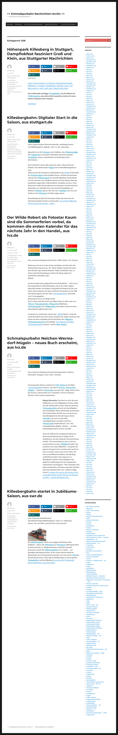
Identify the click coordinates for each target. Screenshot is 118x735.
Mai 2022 (89, 96)
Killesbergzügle (12, 148)
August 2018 (90, 183)
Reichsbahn (49, 390)
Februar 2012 (90, 333)
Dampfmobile (11, 84)
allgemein (89, 508)
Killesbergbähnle (52, 550)
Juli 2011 (88, 347)
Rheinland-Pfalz (91, 645)
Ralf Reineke (11, 70)
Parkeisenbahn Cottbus (93, 622)
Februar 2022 (90, 102)
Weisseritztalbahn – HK (93, 705)
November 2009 (91, 385)
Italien (88, 566)
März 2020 (89, 146)
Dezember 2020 (91, 129)
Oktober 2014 (90, 272)
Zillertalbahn (90, 711)
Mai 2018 (89, 189)
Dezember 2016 (91, 222)
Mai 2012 (89, 328)
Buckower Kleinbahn (92, 530)
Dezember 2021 (91, 106)
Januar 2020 (90, 150)
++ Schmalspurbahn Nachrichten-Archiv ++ (36, 13)
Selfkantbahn (90, 674)
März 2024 (89, 54)
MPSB (88, 603)
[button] (34, 66)
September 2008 (91, 412)
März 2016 (89, 239)
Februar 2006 (90, 472)
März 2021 (89, 123)
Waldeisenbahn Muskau (93, 699)
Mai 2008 (89, 420)
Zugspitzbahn (90, 715)
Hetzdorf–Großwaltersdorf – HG (96, 560)
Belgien (88, 514)
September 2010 (91, 366)
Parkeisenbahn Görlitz (93, 624)
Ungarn (88, 695)
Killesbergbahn (34, 96)
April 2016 (89, 237)
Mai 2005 (89, 489)
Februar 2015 (90, 264)
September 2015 (91, 250)
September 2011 (91, 343)
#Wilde (60, 314)
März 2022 (89, 100)
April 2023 (89, 75)
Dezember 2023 (91, 60)
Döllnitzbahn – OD (92, 539)
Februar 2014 (90, 287)
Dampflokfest (11, 80)
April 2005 (89, 491)
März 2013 (89, 308)
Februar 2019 (90, 171)
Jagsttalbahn (90, 568)
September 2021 (91, 112)
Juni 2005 (89, 487)
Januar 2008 (90, 428)
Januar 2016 (89, 243)
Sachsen (15, 253)
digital (52, 167)
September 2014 (91, 274)
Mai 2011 (89, 351)
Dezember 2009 (91, 383)
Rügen (88, 651)
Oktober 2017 (90, 202)
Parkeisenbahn (37, 175)
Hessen (88, 558)
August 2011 (89, 345)
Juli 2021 (88, 116)
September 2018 (91, 181)
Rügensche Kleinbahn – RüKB (95, 653)
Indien (88, 562)
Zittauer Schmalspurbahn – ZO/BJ (96, 713)
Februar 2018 (90, 195)
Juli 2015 (88, 254)
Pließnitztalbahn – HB (93, 634)
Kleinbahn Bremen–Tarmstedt (95, 576)
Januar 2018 (89, 196)
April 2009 (89, 399)
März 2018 (89, 193)
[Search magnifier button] (109, 40)
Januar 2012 (89, 335)
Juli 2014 (88, 277)
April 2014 (89, 283)
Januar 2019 (89, 173)
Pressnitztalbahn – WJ (93, 641)
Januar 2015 (89, 266)
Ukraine (88, 691)
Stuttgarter (61, 545)
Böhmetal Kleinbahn (92, 520)
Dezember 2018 (91, 175)
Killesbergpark (44, 178)
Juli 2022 (89, 92)
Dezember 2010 (91, 360)
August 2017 (90, 206)
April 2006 (89, 468)
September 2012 (91, 320)
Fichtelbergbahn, (35, 306)
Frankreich (89, 545)
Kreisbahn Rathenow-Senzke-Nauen (97, 585)
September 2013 (91, 297)
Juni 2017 (89, 210)
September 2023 (91, 65)
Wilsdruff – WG (91, 709)
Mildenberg (89, 599)
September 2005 (91, 482)
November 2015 (91, 247)
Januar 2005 (90, 493)
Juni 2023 (89, 71)
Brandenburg (90, 526)
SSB (8, 94)
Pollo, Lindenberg (91, 639)
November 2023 (91, 62)
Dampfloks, (33, 157)
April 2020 (89, 144)
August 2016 (90, 229)
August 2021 (90, 114)
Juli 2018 (88, 185)
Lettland (88, 587)
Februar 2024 (90, 56)
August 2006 (90, 460)
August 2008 (90, 414)
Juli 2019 (89, 162)
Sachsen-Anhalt (91, 661)
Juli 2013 (88, 301)
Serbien (88, 676)
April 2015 (89, 260)
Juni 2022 (89, 94)
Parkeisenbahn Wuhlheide (94, 628)
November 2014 (91, 270)
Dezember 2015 (91, 245)
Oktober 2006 (90, 457)
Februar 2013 (90, 310)
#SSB (67, 173)
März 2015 (89, 262)
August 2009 (90, 391)
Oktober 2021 (90, 110)
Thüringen (89, 686)
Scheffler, (47, 418)
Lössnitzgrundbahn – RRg (94, 591)
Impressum (18, 24)
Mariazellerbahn (91, 595)
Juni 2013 (89, 302)
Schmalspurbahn (12, 259)
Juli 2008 (89, 416)
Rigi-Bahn (89, 647)
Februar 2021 (90, 125)
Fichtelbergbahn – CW (93, 543)
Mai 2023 (89, 73)
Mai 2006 (89, 466)
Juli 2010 (88, 370)
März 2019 (89, 169)
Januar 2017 (89, 220)
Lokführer (10, 90)
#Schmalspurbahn (60, 294)
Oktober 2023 (90, 64)
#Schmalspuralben (36, 324)
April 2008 (89, 422)
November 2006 (91, 455)
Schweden (89, 670)
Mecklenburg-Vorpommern (94, 597)
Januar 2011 (89, 358)
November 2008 (91, 408)
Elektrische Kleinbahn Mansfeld (95, 541)
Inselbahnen (90, 564)
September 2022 (91, 89)
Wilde (12, 263)
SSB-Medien (61, 324)
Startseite (10, 24)
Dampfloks (10, 144)
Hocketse (19, 86)
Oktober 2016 (90, 225)
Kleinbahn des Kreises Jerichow (95, 578)
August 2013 (90, 299)
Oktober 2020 (90, 133)
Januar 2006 (90, 474)
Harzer (31, 304)
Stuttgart (46, 152)
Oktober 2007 (90, 433)
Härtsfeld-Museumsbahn (94, 551)
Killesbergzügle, (72, 152)
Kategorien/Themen (51, 24)
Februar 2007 (90, 449)
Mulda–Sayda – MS (92, 605)
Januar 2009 (90, 405)
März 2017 (89, 216)
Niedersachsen (90, 610)
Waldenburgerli (91, 701)
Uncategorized (90, 693)
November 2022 (91, 85)
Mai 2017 (89, 212)
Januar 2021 (89, 127)
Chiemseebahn (90, 533)
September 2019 (91, 158)
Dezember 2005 (91, 476)
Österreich (89, 618)
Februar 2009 (90, 403)
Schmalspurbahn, (42, 304)
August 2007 (90, 437)
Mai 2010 (89, 374)
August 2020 (90, 137)
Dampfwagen (11, 86)
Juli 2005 (89, 486)
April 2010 (89, 376)
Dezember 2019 (91, 152)
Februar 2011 (90, 356)
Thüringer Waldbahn (92, 688)
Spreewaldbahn (91, 680)
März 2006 (89, 470)
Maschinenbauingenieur (14, 92)
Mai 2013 (89, 304)
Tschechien (89, 689)
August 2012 (90, 322)
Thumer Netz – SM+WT (93, 684)
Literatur (9, 253)
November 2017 (91, 200)
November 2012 (91, 316)
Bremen (88, 528)
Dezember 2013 (90, 291)
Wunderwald (48, 423)
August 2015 (90, 252)
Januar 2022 (90, 104)
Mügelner (69, 319)
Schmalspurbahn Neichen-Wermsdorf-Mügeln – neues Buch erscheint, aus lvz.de (42, 343)
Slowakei (89, 678)
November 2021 (91, 108)
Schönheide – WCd (92, 666)
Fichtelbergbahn (12, 255)
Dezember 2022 (91, 83)
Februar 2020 (90, 148)
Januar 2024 (90, 58)
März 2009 (89, 401)
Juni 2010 (89, 372)
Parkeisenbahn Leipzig (93, 626)
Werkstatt (43, 193)
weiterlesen (32, 104)
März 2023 (89, 77)
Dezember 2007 (91, 430)
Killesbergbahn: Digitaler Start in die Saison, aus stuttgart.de (42, 119)
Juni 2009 (89, 395)
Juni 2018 (89, 187)
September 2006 (91, 459)
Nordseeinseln (90, 614)
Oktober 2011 (90, 341)
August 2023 (90, 67)
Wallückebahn (90, 703)
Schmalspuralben (12, 257)
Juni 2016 (89, 233)
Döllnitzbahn (51, 306)
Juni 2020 (89, 141)
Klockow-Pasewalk (92, 584)
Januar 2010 (89, 381)
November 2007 (91, 432)
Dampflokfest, (55, 93)
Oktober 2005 (90, 480)
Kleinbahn (50, 545)
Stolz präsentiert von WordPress (44, 727)
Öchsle (88, 616)
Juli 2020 (89, 139)
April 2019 (89, 168)
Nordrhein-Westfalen (92, 612)
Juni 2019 (89, 164)
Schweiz (88, 672)
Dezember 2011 (90, 337)
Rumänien (89, 655)
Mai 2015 (89, 258)
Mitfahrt (39, 191)
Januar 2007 (90, 451)
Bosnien (88, 524)
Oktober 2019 (90, 156)
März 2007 (89, 447)
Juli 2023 (89, 69)
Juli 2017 (88, 208)
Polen (88, 637)
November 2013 (91, 293)
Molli (88, 601)
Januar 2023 (89, 81)
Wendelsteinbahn (91, 707)
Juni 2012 (89, 326)
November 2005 (91, 478)
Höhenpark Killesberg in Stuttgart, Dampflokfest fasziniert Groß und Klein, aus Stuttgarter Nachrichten (40, 54)
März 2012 (89, 331)
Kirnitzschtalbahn (91, 574)
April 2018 (89, 191)
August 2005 (90, 484)
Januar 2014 (89, 289)
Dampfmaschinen (12, 82)
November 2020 (91, 131)
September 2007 (91, 435)
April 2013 (89, 306)
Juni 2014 (89, 279)
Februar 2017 (90, 218)
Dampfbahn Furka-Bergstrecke (95, 535)
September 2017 (91, 204)
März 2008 (89, 424)
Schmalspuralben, (50, 408)
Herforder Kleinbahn (92, 557)
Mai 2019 (89, 166)
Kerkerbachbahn (91, 570)
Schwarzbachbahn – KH (93, 668)
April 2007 (89, 445)
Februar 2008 (90, 426)
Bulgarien (89, 531)
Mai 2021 (89, 119)
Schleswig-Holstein (92, 664)
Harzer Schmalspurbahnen (94, 555)
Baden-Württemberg (13, 76)
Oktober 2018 (90, 179)
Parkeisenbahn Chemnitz (93, 620)
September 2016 (91, 227)
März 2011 (89, 354)
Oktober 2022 (90, 87)
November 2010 (91, 362)
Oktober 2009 (90, 387)
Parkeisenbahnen (91, 630)
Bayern (88, 512)
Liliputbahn (36, 155)
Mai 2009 (89, 397)
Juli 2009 (89, 393)
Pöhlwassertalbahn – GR (93, 636)
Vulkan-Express (91, 697)
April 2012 (89, 329)
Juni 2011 (89, 349)
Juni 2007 (89, 441)
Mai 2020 (89, 143)
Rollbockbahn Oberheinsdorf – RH (96, 649)
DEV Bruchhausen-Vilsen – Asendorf (97, 537)
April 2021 (89, 121)
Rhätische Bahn (91, 643)
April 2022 (89, 98)
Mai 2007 (89, 443)
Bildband (65, 444)
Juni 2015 (89, 256)
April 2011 (89, 353)
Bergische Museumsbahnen (94, 516)
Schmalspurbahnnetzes (37, 322)
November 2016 (91, 223)
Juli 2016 (89, 231)
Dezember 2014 (91, 268)
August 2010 (90, 368)
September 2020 (91, 135)
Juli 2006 (89, 462)
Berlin (88, 518)
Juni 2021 (89, 117)
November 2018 (91, 177)
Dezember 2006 (91, 453)
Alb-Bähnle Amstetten (93, 506)
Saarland (89, 657)
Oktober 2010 (90, 364)
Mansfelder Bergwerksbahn (94, 593)
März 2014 (89, 285)
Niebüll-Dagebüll (91, 609)
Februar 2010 (90, 380)
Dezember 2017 (91, 198)
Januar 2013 (89, 312)
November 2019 (91, 154)
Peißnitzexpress (91, 632)
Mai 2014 (89, 281)
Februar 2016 (90, 241)
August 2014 (90, 275)
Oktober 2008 (90, 410)
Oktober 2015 (90, 248)
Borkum (88, 522)
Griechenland (90, 547)
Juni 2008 (89, 418)
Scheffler (9, 369)
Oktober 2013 (90, 295)
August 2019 (90, 160)
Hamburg (89, 549)
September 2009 (91, 389)
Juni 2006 (89, 464)
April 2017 (89, 214)
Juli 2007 (89, 439)
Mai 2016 (89, 235)
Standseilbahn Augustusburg (95, 682)
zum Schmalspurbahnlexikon (33, 24)
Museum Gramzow (92, 607)
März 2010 (89, 378)
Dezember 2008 (91, 407)
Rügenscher (54, 304)
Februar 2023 (90, 79)
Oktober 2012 (90, 318)
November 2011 (90, 339)
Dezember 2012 (91, 314)
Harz (87, 553)
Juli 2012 (88, 324)
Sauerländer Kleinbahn (93, 663)
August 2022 (90, 90)
